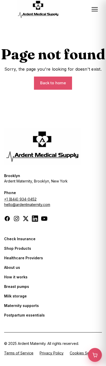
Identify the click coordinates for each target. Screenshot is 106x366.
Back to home (53, 82)
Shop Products (17, 248)
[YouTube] (44, 218)
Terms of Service (18, 353)
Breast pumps (16, 286)
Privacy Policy (52, 353)
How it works (16, 277)
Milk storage (15, 296)
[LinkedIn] (35, 218)
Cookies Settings (84, 353)
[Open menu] (95, 9)
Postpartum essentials (24, 315)
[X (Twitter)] (26, 218)
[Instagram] (16, 218)
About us (12, 267)
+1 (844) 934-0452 (20, 199)
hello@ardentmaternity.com (27, 204)
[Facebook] (7, 218)
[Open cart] (95, 355)
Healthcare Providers (23, 258)
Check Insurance (20, 239)
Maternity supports (21, 305)
